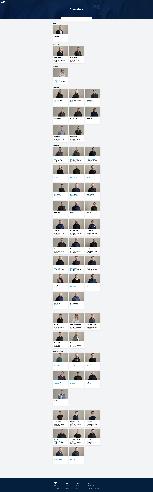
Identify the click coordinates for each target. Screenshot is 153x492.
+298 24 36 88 (79, 160)
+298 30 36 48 (57, 442)
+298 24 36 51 (78, 139)
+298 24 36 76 (95, 160)
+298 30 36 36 (73, 366)
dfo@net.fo (57, 404)
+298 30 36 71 (57, 178)
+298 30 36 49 (57, 460)
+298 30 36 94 (90, 233)
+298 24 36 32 (95, 366)
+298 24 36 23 (79, 178)
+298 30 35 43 (57, 345)
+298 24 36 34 (62, 366)
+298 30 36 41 (73, 460)
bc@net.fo (57, 443)
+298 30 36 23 (73, 178)
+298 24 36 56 (79, 121)
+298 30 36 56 (73, 121)
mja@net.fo (58, 425)
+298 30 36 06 (57, 81)
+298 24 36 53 (95, 121)
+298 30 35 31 (57, 327)
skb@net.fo (74, 328)
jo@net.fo (57, 328)
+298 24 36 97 (62, 233)
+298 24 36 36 (79, 366)
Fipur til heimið (78, 485)
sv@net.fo (57, 270)
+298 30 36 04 (57, 60)
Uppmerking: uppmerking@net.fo (93, 488)
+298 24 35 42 (79, 327)
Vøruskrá (67, 488)
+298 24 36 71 (62, 178)
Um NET (67, 485)
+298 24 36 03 (79, 60)
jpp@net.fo (57, 461)
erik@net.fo (74, 61)
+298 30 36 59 (57, 139)
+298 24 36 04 (63, 60)
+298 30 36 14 (73, 215)
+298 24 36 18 (62, 160)
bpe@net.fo (90, 161)
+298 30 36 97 (57, 233)
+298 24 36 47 (79, 442)
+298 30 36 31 (57, 403)
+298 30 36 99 (90, 215)
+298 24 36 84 (79, 251)
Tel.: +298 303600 (91, 485)
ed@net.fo (57, 288)
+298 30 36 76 (90, 160)
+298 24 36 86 (79, 269)
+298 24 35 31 (62, 327)
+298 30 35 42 (73, 327)
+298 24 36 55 (62, 121)
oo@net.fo (57, 82)
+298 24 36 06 (63, 81)
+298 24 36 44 (79, 424)
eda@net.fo (74, 252)
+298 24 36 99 (95, 215)
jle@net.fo (57, 161)
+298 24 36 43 (95, 442)
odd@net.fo (90, 443)
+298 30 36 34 (57, 366)
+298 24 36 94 (95, 233)
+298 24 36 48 (62, 442)
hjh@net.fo (74, 234)
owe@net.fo (74, 161)
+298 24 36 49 (62, 460)
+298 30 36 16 (57, 215)
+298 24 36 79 (95, 269)
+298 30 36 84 (73, 251)
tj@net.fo (74, 367)
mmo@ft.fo (74, 179)
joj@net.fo (90, 252)
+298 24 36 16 (62, 215)
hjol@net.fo (58, 140)
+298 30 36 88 (73, 160)
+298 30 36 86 (73, 269)
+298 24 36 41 (78, 460)
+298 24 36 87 (62, 269)
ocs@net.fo (74, 443)
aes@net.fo (57, 179)
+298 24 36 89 (95, 251)
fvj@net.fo (74, 425)
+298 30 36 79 (90, 269)
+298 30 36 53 (90, 121)
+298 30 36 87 (57, 269)
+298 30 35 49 (90, 327)
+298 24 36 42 (95, 424)
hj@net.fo (74, 288)
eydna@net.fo (58, 61)
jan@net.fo (90, 288)
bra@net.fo (74, 140)
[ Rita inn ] (77, 488)
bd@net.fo (74, 346)
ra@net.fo (74, 270)
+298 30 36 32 (90, 366)
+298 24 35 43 (62, 345)
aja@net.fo (90, 234)
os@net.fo (57, 234)
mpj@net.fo (90, 328)
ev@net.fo (90, 367)
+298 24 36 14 (78, 215)
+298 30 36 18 (57, 160)
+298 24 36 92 (62, 251)
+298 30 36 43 (90, 442)
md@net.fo (90, 270)
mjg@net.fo (95, 178)
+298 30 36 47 (73, 442)
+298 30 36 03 (73, 60)
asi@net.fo (57, 367)
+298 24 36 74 (90, 178)
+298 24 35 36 (79, 345)
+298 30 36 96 (73, 233)
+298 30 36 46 (57, 424)
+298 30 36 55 (57, 121)
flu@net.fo (57, 252)
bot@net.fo (90, 425)
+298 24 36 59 (62, 139)
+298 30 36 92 (57, 251)
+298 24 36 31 (62, 403)
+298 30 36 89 (90, 251)
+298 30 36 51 (73, 139)
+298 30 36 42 (90, 424)
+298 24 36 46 (62, 424)
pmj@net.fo (74, 461)
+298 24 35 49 (95, 327)
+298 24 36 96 (79, 233)
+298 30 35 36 (73, 345)
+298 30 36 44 (73, 424)
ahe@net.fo (58, 346)
